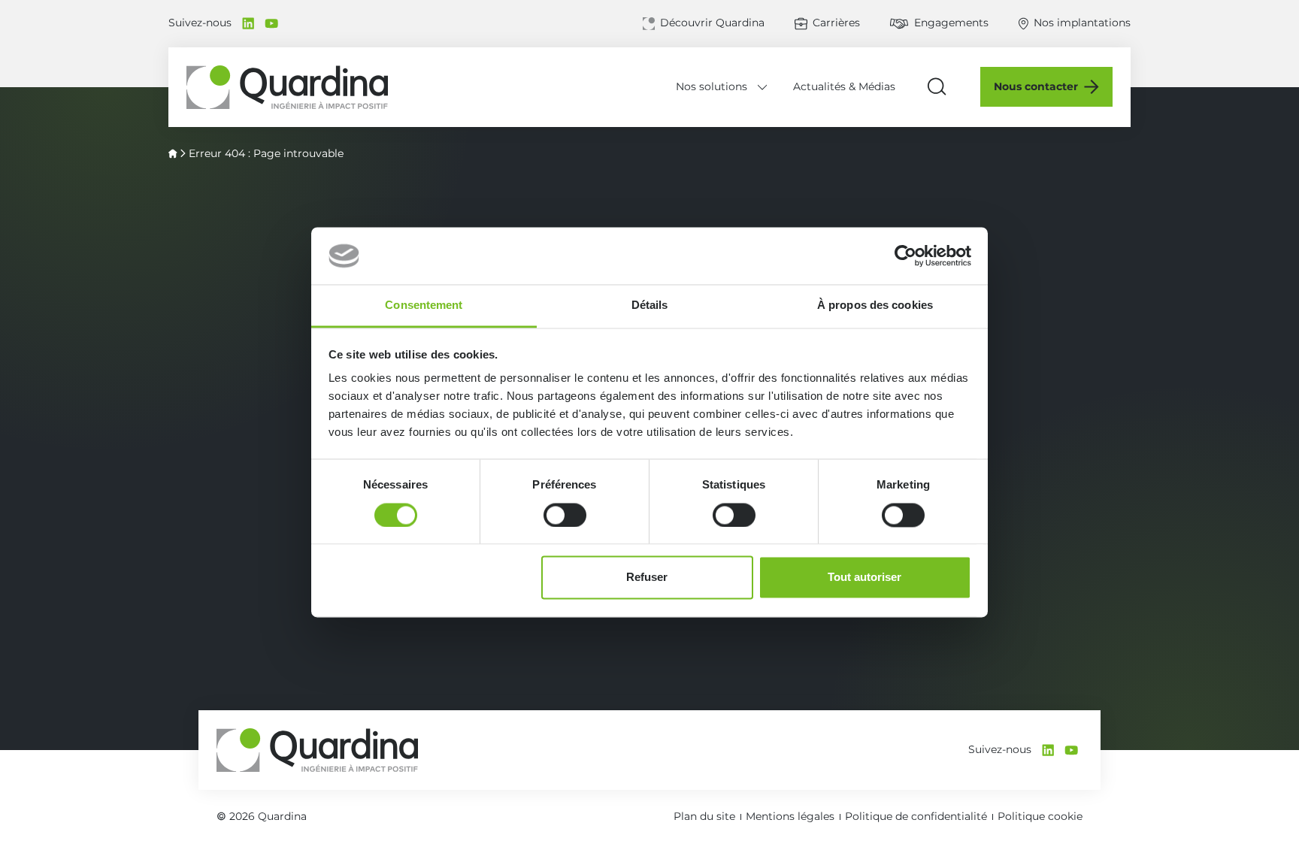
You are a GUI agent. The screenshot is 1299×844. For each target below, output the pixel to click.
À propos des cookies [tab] (875, 305)
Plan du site (704, 816)
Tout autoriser (864, 577)
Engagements (951, 22)
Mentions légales (790, 816)
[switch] (565, 515)
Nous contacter (1036, 86)
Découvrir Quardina (712, 22)
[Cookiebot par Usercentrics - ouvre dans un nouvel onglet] (905, 255)
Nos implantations (1082, 22)
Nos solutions (711, 86)
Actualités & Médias (844, 86)
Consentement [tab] (423, 305)
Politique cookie (1040, 816)
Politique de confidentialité (916, 816)
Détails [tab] (649, 305)
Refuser (647, 577)
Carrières (836, 22)
